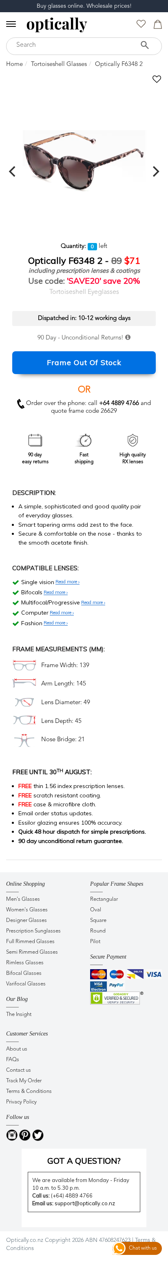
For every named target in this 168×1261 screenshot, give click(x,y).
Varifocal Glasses (26, 984)
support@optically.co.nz (85, 1203)
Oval (95, 910)
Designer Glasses (26, 920)
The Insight (18, 1014)
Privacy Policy (21, 1102)
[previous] (13, 171)
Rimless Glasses (25, 962)
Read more (66, 582)
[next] (155, 171)
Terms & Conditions (29, 1091)
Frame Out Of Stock (84, 362)
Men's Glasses (23, 899)
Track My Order (24, 1081)
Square (98, 920)
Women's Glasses (27, 910)
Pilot (95, 941)
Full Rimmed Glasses (30, 941)
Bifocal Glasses (24, 973)
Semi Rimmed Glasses (32, 952)
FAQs (12, 1059)
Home (14, 64)
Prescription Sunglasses (33, 931)
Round (98, 931)
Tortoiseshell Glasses (59, 64)
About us (16, 1049)
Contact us (18, 1070)
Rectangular (104, 899)
